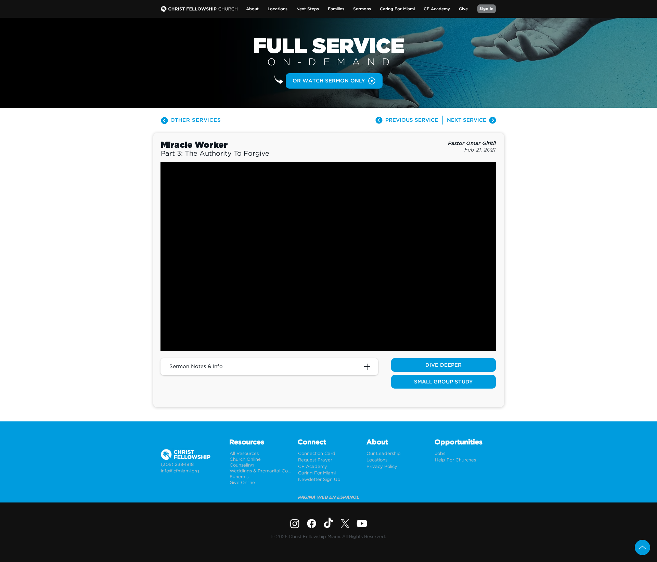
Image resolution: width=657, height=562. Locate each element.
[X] (345, 524)
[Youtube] (362, 524)
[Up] (642, 547)
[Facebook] (312, 524)
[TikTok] (328, 524)
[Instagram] (295, 524)
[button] (252, 9)
